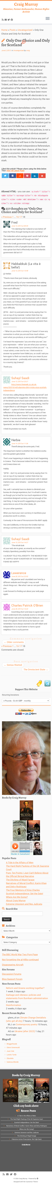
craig (28, 50)
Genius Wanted (13, 665)
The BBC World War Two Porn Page (20, 954)
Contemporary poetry (26, 1024)
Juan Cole (10, 1051)
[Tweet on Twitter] (5, 175)
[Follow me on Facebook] (12, 19)
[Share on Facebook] (12, 175)
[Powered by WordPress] (37, 1178)
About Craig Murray (16, 900)
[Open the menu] (48, 19)
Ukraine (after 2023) (25, 1031)
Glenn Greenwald (13, 1047)
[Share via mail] (42, 175)
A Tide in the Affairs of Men (19, 862)
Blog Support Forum (12, 979)
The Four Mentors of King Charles (23, 890)
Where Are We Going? (17, 897)
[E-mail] (6, 19)
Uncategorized (25, 30)
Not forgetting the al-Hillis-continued (20, 959)
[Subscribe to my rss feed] (3, 19)
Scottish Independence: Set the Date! (24, 893)
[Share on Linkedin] (34, 175)
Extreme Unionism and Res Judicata (24, 904)
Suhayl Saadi (20, 378)
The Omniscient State (36, 669)
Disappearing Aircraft (12, 964)
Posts (13, 30)
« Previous (6, 217)
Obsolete (10, 1058)
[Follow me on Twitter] (9, 19)
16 (17, 217)
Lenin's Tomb (11, 1055)
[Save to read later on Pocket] (27, 175)
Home (4, 30)
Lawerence (18, 573)
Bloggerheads (12, 1044)
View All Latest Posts (15, 171)
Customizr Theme (32, 1182)
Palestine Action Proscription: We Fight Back (27, 1139)
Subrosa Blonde (13, 1062)
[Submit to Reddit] (19, 175)
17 (20, 217)
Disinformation (13, 1005)
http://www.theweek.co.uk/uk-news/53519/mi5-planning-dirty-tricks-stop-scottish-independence (25, 387)
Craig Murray (26, 4)
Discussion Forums (11, 974)
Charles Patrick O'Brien (27, 605)
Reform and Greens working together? (25, 988)
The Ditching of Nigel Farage (20, 879)
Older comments (14, 642)
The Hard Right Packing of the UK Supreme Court (26, 1119)
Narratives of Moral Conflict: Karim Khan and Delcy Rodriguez (26, 1126)
